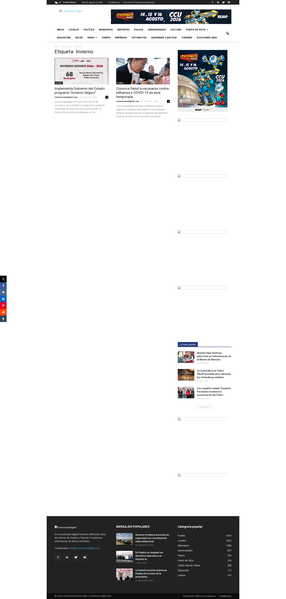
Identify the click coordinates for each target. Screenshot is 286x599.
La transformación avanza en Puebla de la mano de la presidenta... (151, 573)
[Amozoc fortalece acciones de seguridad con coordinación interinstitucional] (124, 539)
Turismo (186, 37)
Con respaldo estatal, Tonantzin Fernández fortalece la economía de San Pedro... (214, 391)
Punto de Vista (196, 29)
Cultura (175, 29)
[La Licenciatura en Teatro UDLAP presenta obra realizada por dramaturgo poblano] (186, 375)
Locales (74, 29)
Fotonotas (139, 37)
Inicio (60, 29)
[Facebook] (212, 2)
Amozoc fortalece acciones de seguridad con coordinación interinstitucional (152, 538)
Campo (106, 37)
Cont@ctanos (114, 2)
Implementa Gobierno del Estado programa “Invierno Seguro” (80, 91)
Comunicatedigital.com (66, 97)
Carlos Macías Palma (189, 565)
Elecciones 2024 (207, 37)
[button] (227, 34)
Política (89, 29)
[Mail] (217, 2)
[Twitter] (223, 2)
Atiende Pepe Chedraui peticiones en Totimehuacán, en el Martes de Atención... (214, 356)
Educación (64, 37)
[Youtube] (228, 2)
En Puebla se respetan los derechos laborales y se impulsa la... (149, 555)
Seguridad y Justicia (164, 37)
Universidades (157, 29)
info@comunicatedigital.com (85, 548)
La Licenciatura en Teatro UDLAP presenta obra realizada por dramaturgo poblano (214, 374)
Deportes (123, 29)
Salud (79, 37)
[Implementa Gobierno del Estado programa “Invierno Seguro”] (81, 71)
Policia (138, 29)
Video (90, 37)
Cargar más (203, 406)
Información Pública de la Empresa (138, 2)
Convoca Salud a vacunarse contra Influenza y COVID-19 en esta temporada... (142, 93)
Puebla (120, 83)
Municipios (106, 29)
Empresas (121, 37)
